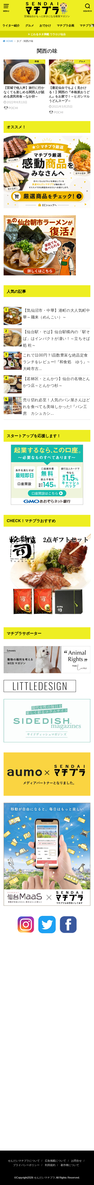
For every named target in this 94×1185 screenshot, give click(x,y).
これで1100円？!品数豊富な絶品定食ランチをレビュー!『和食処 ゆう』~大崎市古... (56, 362)
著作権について (69, 1165)
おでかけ (45, 25)
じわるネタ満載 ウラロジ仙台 (48, 34)
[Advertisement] (47, 1094)
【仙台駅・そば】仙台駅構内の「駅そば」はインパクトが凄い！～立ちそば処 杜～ (56, 338)
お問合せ (76, 1160)
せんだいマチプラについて (24, 1160)
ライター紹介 (11, 25)
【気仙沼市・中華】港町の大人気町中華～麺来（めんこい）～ (56, 313)
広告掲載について (55, 1160)
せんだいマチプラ (44, 1177)
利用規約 (50, 1165)
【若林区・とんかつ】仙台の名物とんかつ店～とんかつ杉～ (56, 382)
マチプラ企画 (65, 25)
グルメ (29, 25)
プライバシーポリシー (26, 1165)
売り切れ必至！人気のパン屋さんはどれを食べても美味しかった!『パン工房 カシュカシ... (56, 406)
